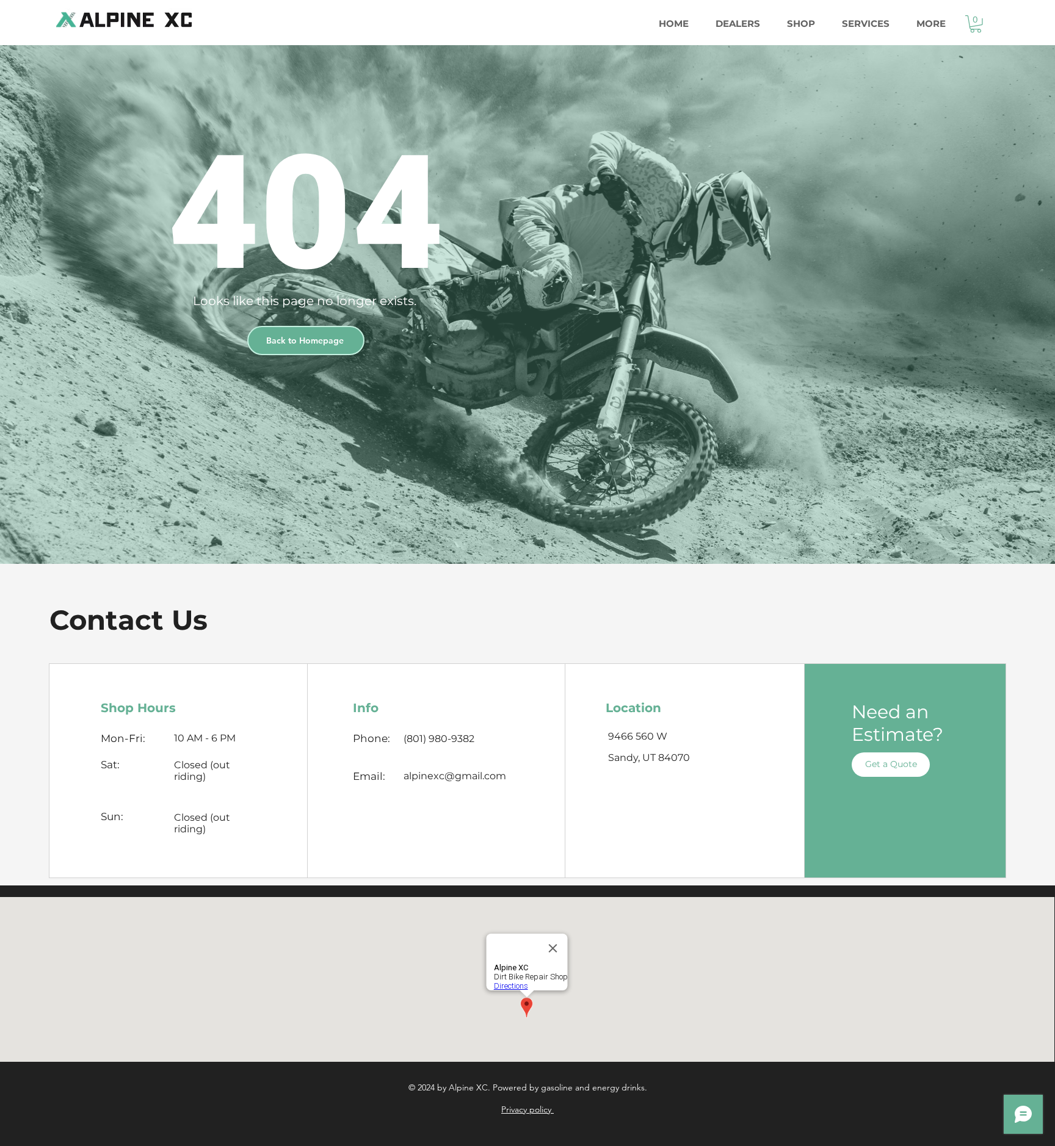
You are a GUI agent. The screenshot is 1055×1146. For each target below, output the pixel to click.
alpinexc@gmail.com (455, 776)
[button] (975, 24)
